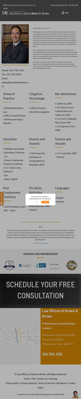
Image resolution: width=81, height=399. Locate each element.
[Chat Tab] (40, 199)
